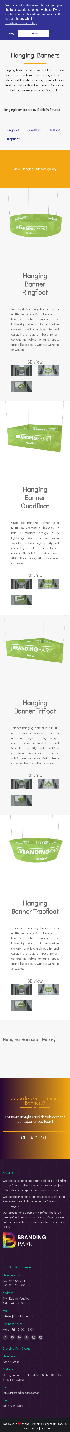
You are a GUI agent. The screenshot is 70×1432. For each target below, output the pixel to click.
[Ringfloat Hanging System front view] (21, 370)
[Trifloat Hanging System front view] (21, 784)
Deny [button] (11, 33)
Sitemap (46, 1428)
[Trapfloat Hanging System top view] (48, 989)
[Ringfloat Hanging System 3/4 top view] (21, 386)
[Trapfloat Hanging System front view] (21, 989)
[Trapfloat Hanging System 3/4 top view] (21, 1005)
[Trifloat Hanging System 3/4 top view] (21, 800)
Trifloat (55, 130)
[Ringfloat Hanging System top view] (48, 370)
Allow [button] (34, 33)
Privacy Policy (29, 1428)
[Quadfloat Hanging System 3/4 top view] (21, 600)
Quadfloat (34, 130)
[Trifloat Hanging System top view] (48, 784)
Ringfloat (13, 130)
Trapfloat (13, 139)
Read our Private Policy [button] (21, 23)
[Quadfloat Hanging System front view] (21, 584)
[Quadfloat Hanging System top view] (48, 584)
